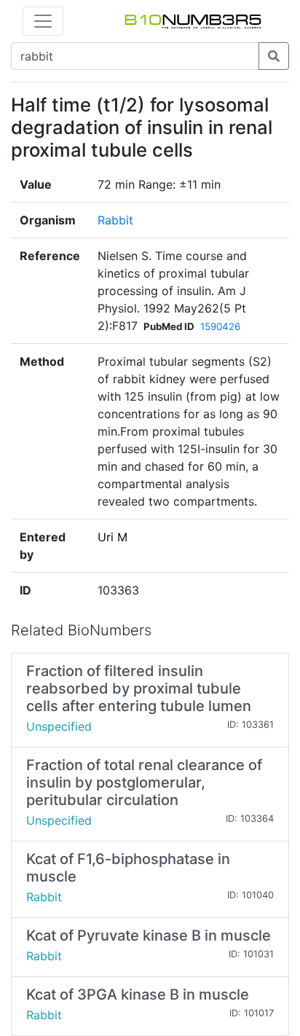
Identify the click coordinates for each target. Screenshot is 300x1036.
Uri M (112, 537)
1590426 (220, 326)
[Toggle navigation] (43, 21)
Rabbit (115, 220)
